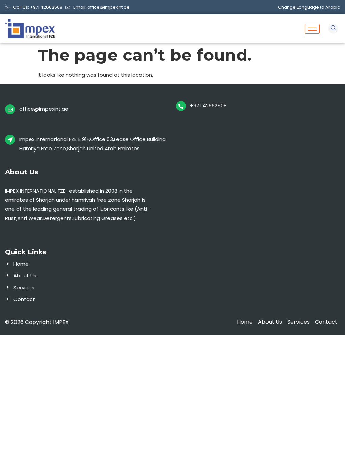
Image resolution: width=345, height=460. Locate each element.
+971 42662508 (208, 105)
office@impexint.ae (43, 108)
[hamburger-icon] (312, 29)
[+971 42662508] (181, 106)
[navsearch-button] (333, 29)
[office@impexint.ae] (10, 109)
